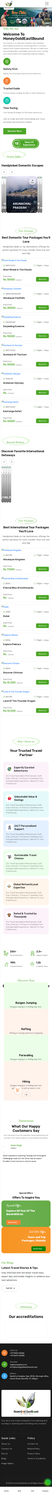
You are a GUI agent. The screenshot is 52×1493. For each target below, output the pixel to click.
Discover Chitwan (13, 672)
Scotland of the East (15, 354)
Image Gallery (7, 1463)
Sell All (9, 1288)
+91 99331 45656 (17, 1353)
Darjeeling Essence (13, 326)
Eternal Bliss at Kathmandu (18, 587)
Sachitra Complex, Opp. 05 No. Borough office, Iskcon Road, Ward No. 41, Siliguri (29, 1377)
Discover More (15, 131)
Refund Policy (33, 1448)
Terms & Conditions (36, 1458)
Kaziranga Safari (12, 411)
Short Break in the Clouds (17, 269)
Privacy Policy (33, 1453)
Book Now (13, 1222)
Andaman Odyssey (13, 382)
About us (5, 1443)
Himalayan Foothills (14, 298)
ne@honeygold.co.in (18, 1365)
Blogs (3, 1458)
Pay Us (4, 1453)
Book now (42, 279)
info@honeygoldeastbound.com (23, 1367)
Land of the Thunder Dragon (19, 700)
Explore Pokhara (12, 644)
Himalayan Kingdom (14, 559)
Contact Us (6, 1448)
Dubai (6, 616)
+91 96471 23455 (17, 1356)
